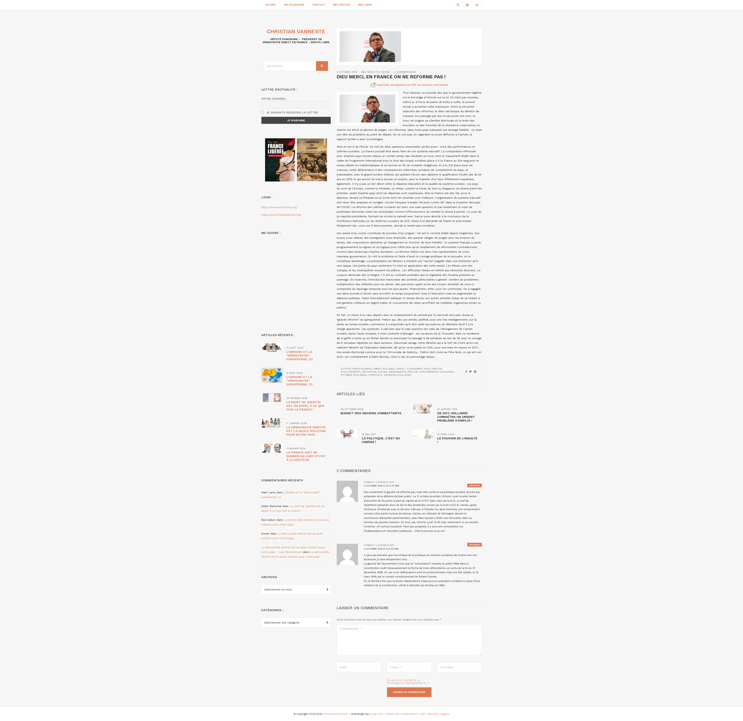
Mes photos (341, 4)
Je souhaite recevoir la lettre (291, 112)
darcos (436, 368)
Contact (318, 4)
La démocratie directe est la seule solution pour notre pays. (306, 430)
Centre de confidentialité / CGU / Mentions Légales (417, 713)
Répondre (474, 485)
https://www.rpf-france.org (279, 207)
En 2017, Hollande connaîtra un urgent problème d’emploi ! (456, 416)
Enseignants (397, 371)
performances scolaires (436, 371)
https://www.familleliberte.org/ (281, 214)
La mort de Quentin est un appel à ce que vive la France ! (305, 405)
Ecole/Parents (351, 371)
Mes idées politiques (375, 72)
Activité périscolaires (356, 368)
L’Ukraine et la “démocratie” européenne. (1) (299, 380)
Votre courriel (273, 98)
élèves (382, 371)
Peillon (412, 371)
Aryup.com (376, 713)
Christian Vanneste (296, 31)
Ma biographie (294, 4)
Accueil (270, 4)
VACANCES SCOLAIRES (398, 375)
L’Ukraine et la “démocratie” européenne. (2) (299, 355)
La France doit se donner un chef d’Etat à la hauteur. (306, 456)
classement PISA (418, 368)
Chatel (400, 368)
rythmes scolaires (354, 375)
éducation (369, 371)
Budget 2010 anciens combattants (371, 413)
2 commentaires (405, 72)
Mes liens (365, 4)
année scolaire (383, 368)
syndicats (375, 375)
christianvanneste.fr (335, 713)
